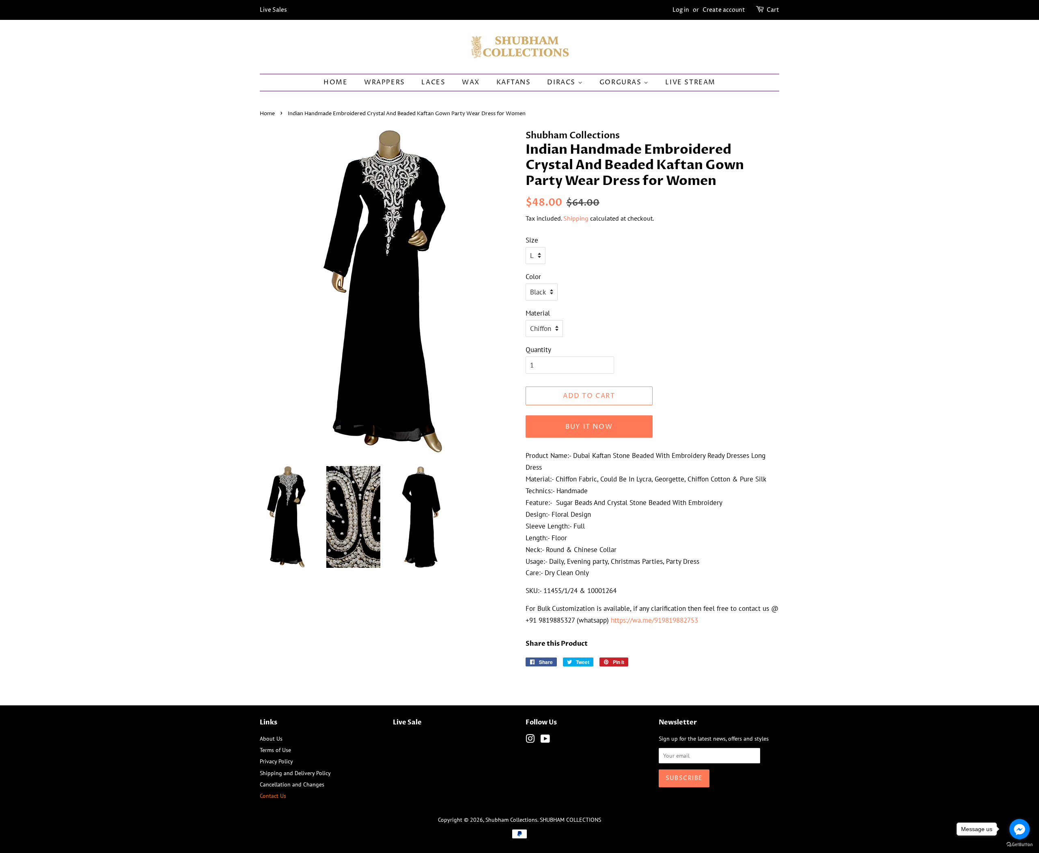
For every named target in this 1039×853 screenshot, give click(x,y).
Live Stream (690, 82)
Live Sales (273, 10)
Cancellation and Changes (292, 784)
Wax (471, 82)
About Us (271, 738)
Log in (681, 10)
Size (532, 240)
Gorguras (621, 82)
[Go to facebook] (1019, 829)
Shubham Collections (511, 819)
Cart (773, 10)
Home (335, 82)
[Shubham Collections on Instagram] (530, 740)
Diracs (562, 82)
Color (533, 276)
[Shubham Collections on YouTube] (545, 740)
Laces (433, 82)
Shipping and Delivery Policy (295, 773)
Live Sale (407, 722)
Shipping (575, 218)
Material (538, 313)
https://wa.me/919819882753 (654, 620)
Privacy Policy (276, 761)
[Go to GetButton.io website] (1020, 844)
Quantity (538, 349)
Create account (724, 10)
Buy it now (588, 426)
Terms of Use (275, 750)
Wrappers (384, 82)
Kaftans (513, 82)
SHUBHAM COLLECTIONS (570, 819)
